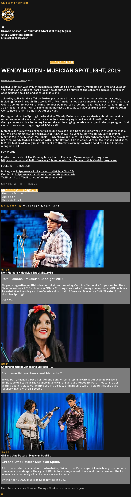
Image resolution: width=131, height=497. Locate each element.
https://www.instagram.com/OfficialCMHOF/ (45, 171)
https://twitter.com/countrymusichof (37, 177)
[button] (3, 27)
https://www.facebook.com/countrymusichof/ (45, 174)
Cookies (32, 488)
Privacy (21, 488)
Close (56, 62)
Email (32, 190)
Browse (6, 31)
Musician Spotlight (13, 80)
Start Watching (51, 31)
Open (68, 62)
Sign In (28, 34)
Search (17, 31)
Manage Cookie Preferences (57, 488)
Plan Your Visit (31, 31)
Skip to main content (14, 2)
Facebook (12, 190)
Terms (12, 488)
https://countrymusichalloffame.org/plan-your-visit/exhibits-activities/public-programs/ (59, 160)
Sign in (66, 31)
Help (4, 488)
